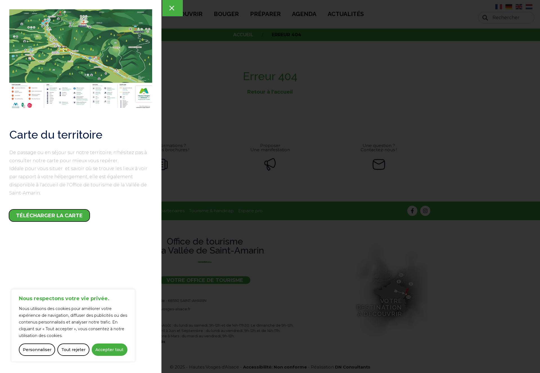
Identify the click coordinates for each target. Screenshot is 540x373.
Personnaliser (37, 349)
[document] (270, 186)
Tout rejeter (73, 349)
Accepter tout (109, 349)
